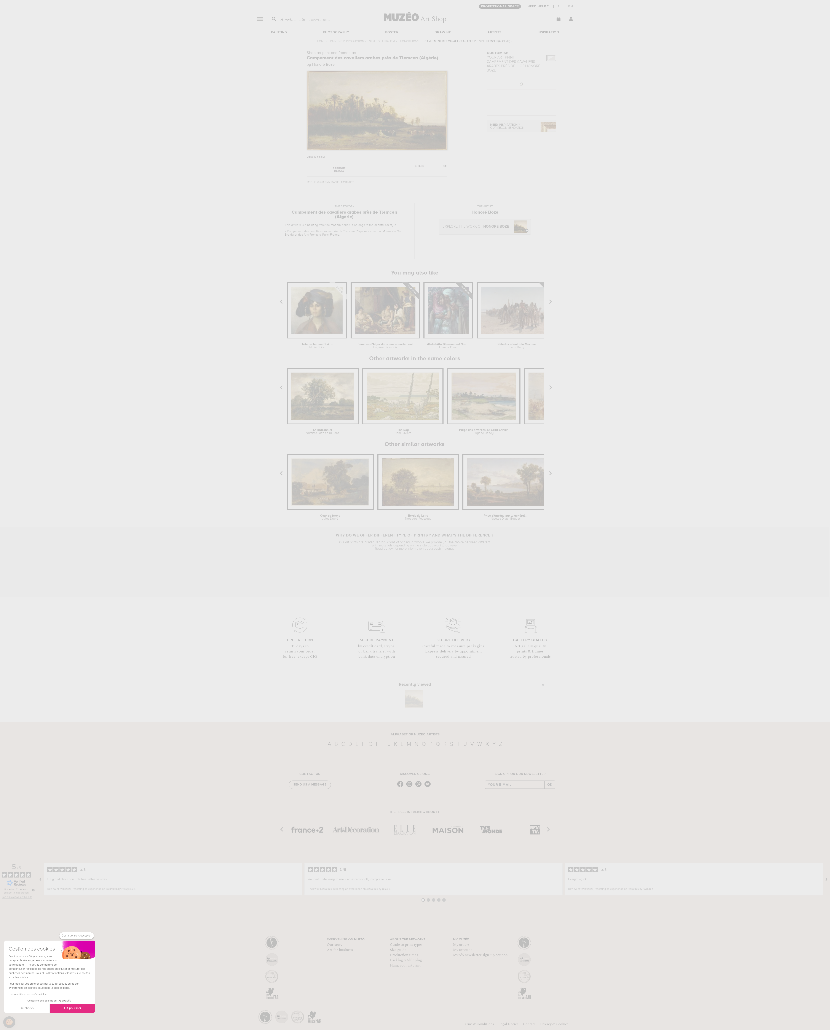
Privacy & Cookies (554, 1024)
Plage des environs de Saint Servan (483, 432)
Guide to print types (406, 944)
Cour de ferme (330, 517)
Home (321, 41)
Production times (404, 955)
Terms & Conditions (478, 1024)
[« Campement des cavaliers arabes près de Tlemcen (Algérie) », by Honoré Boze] (414, 699)
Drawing (443, 32)
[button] (9, 1022)
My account (462, 950)
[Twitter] (428, 786)
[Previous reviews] (40, 879)
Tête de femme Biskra (317, 346)
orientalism (381, 225)
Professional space (500, 6)
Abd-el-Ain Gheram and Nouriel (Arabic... (448, 346)
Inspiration (548, 32)
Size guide (398, 950)
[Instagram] (410, 786)
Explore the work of (475, 227)
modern (336, 225)
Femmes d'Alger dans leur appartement (385, 346)
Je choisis (27, 1008)
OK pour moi (72, 1008)
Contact (529, 1024)
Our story (334, 944)
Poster (391, 32)
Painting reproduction (347, 41)
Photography (336, 32)
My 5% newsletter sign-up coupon (480, 955)
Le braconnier (323, 432)
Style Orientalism (382, 41)
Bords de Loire (418, 517)
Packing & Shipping (406, 960)
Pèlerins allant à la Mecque (517, 346)
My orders (461, 944)
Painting (279, 32)
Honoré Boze (409, 41)
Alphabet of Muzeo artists (415, 734)
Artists (494, 32)
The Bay (402, 432)
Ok (549, 784)
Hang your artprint (405, 965)
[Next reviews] (827, 879)
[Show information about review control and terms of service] (33, 890)
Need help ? (538, 6)
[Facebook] (401, 786)
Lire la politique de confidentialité (28, 994)
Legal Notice (508, 1024)
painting (312, 225)
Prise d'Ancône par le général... (505, 517)
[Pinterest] (419, 786)
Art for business (340, 950)
